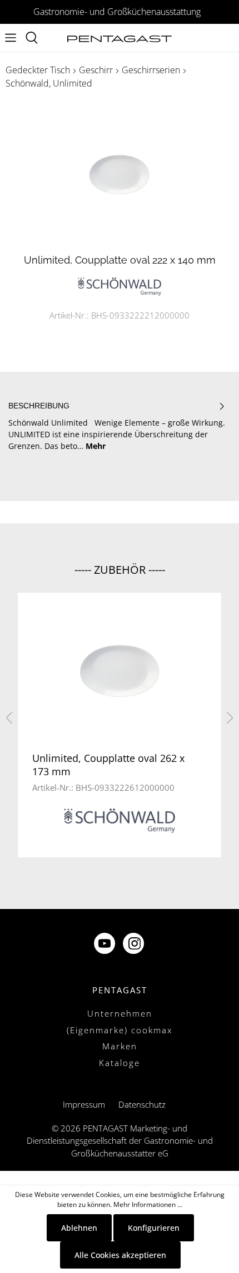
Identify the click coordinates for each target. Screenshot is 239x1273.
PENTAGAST (119, 990)
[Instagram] (134, 944)
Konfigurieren (154, 1228)
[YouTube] (105, 944)
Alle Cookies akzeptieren (120, 1255)
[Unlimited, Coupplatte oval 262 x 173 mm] (119, 671)
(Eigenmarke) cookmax (119, 1029)
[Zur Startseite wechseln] (119, 38)
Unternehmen (119, 1013)
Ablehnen (79, 1228)
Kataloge (119, 1062)
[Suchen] (31, 37)
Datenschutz (142, 1104)
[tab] (117, 425)
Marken (119, 1046)
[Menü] (10, 37)
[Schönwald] (119, 285)
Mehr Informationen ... (147, 1204)
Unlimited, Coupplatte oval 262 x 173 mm (108, 764)
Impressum (84, 1104)
